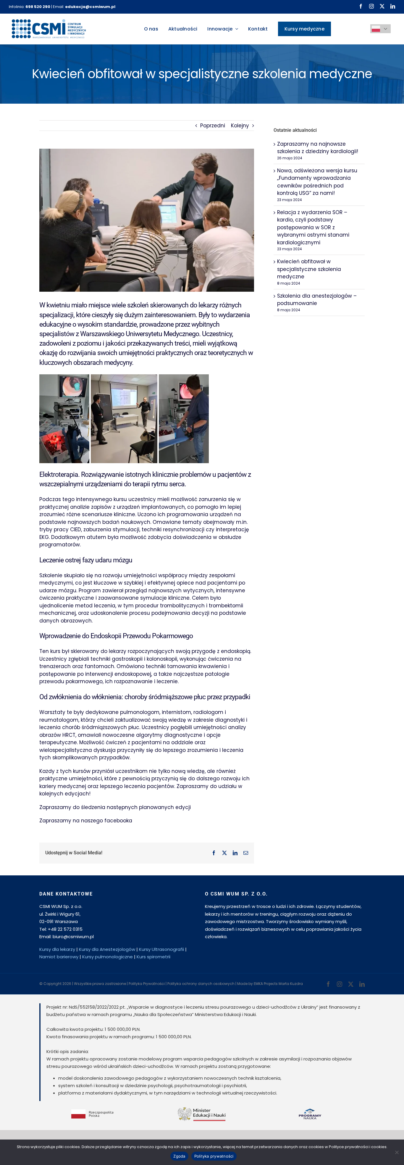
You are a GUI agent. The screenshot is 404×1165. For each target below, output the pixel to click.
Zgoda (179, 1156)
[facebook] (360, 6)
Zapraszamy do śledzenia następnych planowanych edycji (115, 807)
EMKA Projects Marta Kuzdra (278, 983)
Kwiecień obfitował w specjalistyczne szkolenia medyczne (309, 269)
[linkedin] (392, 6)
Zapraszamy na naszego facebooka (85, 820)
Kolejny (240, 125)
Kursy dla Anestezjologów (107, 949)
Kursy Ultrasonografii (161, 949)
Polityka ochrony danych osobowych (201, 983)
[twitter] (382, 6)
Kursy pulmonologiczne (107, 957)
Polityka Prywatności (147, 983)
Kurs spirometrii (153, 957)
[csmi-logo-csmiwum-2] (49, 21)
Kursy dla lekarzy (57, 949)
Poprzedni (212, 125)
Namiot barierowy (58, 957)
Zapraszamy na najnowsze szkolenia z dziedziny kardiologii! (317, 147)
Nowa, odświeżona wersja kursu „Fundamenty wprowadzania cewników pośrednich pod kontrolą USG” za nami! (317, 182)
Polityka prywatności (214, 1156)
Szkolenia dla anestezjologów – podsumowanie (317, 299)
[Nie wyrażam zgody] (397, 1152)
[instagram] (371, 6)
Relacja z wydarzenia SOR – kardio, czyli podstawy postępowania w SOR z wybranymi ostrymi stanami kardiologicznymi (313, 227)
